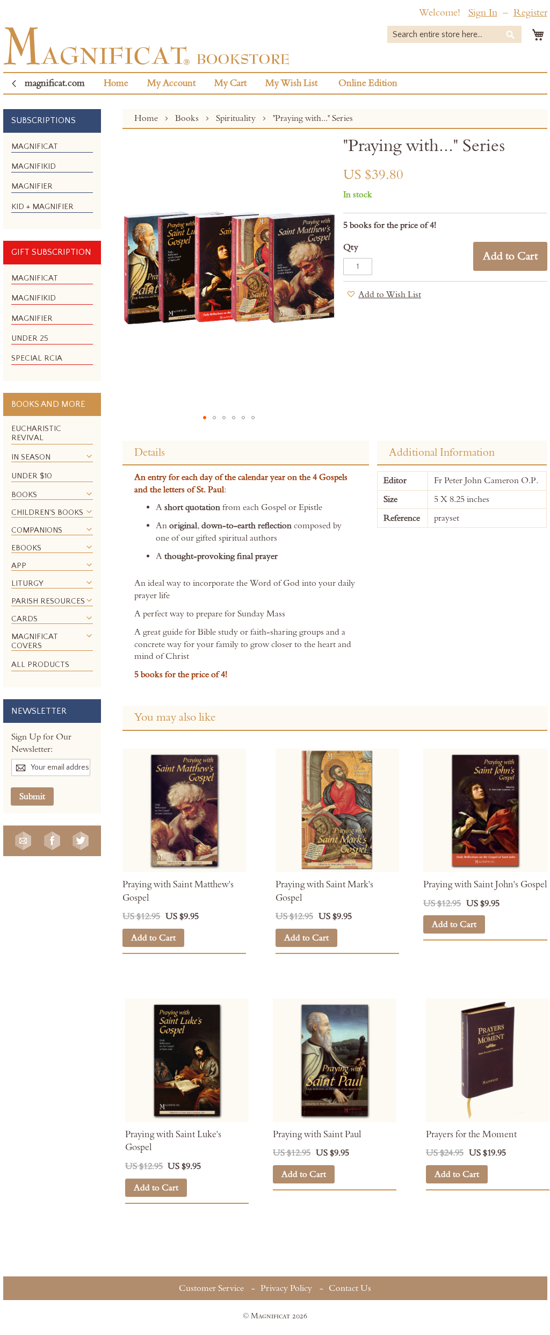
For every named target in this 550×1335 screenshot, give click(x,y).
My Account (171, 83)
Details (149, 453)
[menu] (52, 181)
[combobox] (454, 34)
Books (188, 118)
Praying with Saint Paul (317, 1134)
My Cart (230, 83)
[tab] (245, 453)
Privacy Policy (286, 1288)
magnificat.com (55, 83)
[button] (204, 418)
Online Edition (367, 83)
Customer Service (211, 1288)
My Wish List (291, 83)
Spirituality (237, 118)
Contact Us (350, 1288)
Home (116, 83)
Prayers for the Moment (471, 1134)
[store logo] (146, 46)
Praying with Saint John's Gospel (485, 885)
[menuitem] (34, 146)
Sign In (482, 12)
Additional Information (442, 453)
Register (530, 12)
